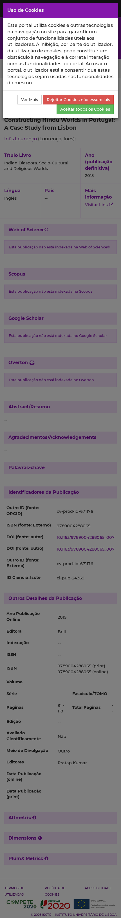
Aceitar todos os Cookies (85, 109)
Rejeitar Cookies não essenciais (78, 99)
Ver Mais (29, 99)
